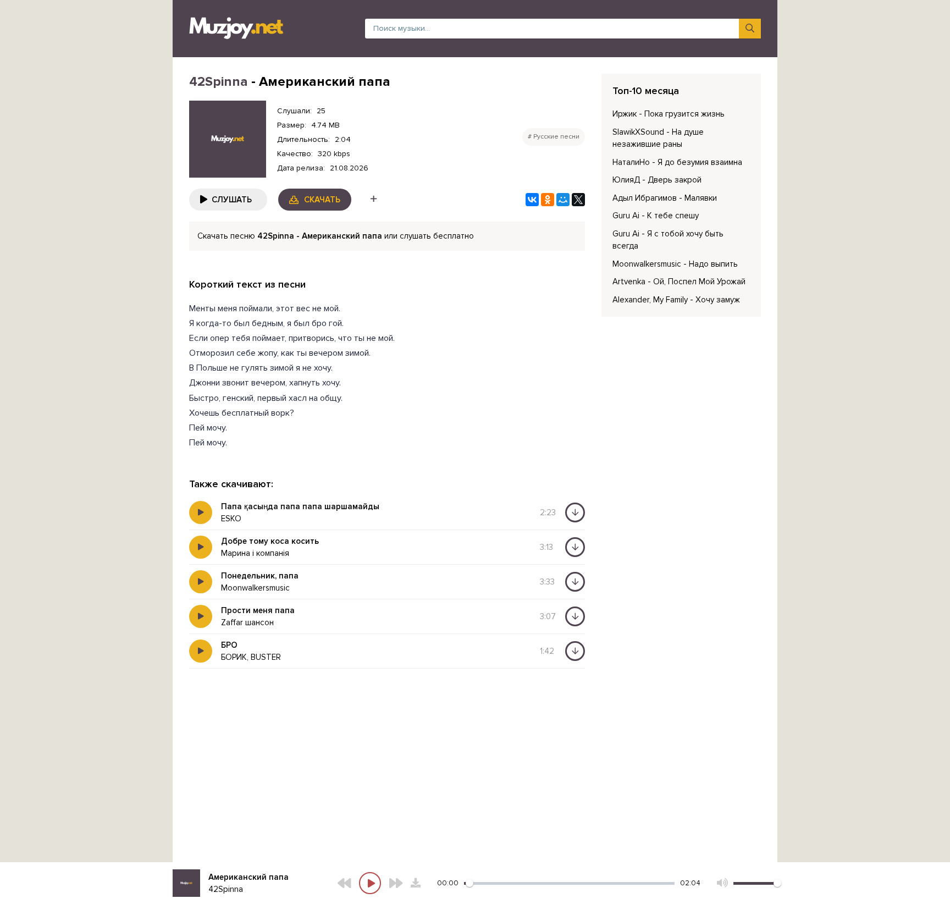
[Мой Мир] (563, 199)
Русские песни (556, 137)
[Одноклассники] (547, 199)
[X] (578, 199)
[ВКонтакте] (532, 199)
